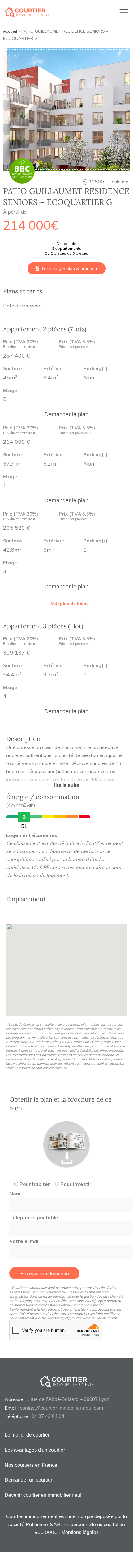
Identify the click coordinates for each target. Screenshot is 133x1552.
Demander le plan (66, 414)
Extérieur (54, 368)
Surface (12, 368)
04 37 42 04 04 (48, 1416)
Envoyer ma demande (44, 1273)
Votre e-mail (24, 1241)
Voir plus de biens (70, 603)
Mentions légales (80, 1532)
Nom (14, 1193)
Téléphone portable (33, 1217)
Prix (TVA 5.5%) (77, 344)
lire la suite (66, 785)
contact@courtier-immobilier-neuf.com (61, 1408)
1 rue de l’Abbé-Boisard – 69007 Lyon (68, 1399)
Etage (10, 390)
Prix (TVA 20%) (20, 344)
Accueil (10, 31)
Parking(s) (95, 368)
